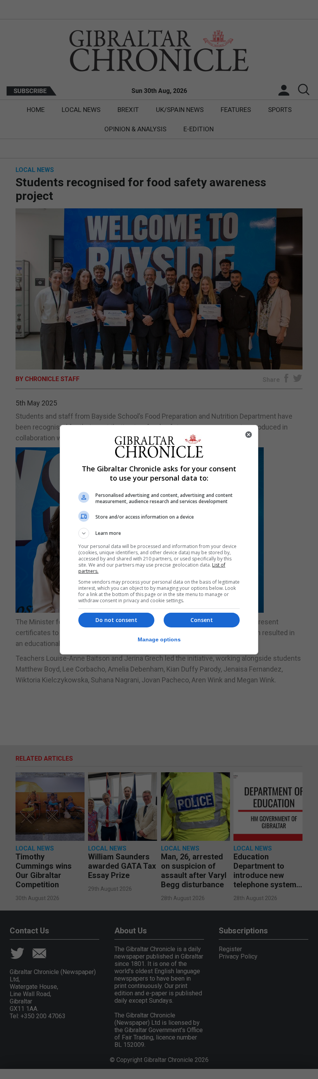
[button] (159, 533)
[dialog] (159, 540)
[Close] (248, 434)
